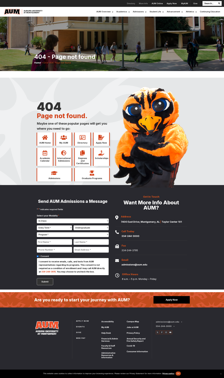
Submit (44, 281)
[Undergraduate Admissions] (54, 173)
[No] (220, 373)
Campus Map (133, 321)
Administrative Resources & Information (108, 355)
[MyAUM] (63, 137)
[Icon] (116, 218)
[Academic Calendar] (45, 153)
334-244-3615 (48, 271)
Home (37, 62)
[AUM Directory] (82, 137)
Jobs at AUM (132, 327)
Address (126, 217)
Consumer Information (137, 351)
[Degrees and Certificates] (82, 153)
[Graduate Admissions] (92, 173)
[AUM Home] (45, 137)
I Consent (44, 256)
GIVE (78, 332)
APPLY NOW (82, 321)
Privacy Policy (133, 333)
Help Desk (106, 333)
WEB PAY (81, 338)
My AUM (105, 327)
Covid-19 (131, 346)
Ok (178, 373)
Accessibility (107, 321)
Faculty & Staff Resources (108, 347)
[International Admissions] (63, 153)
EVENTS (80, 327)
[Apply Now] (101, 137)
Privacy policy (168, 373)
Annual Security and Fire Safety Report (136, 340)
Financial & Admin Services (109, 340)
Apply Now (172, 299)
